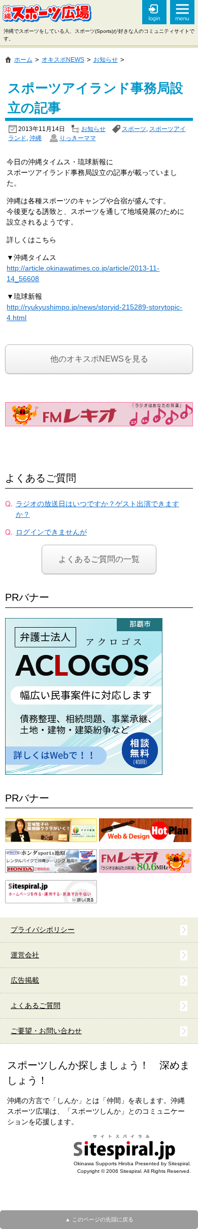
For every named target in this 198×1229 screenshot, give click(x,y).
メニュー (182, 12)
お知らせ (93, 129)
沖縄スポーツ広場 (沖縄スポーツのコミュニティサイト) (46, 13)
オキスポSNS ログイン (154, 12)
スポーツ (134, 129)
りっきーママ (77, 138)
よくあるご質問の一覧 (99, 559)
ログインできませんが (51, 532)
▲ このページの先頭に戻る (99, 1219)
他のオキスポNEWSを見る (99, 359)
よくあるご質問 (40, 478)
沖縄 (35, 138)
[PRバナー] (83, 623)
